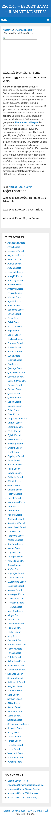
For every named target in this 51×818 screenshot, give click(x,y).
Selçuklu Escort (15, 686)
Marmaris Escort (15, 598)
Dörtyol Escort (14, 422)
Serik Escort (13, 695)
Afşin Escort (13, 247)
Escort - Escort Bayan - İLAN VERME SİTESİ (25, 810)
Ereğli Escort (13, 452)
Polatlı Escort (14, 657)
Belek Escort (13, 322)
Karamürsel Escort (16, 527)
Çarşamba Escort (16, 372)
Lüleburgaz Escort (16, 582)
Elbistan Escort (15, 439)
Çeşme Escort (14, 385)
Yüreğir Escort (14, 761)
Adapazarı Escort (16, 243)
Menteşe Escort (15, 602)
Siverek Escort (14, 711)
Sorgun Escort (14, 720)
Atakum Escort (14, 297)
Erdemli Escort (14, 448)
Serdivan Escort (15, 690)
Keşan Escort (14, 552)
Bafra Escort (13, 305)
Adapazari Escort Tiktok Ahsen (22, 793)
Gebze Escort (14, 473)
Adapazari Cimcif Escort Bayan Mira (25, 785)
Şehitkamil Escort (16, 682)
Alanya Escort (14, 263)
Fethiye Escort (14, 464)
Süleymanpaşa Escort (18, 724)
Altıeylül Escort (15, 276)
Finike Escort (13, 469)
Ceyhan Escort (14, 389)
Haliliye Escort (14, 494)
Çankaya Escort (15, 368)
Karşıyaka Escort (15, 535)
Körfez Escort (14, 569)
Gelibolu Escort (15, 477)
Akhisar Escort (14, 259)
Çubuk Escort (14, 397)
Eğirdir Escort (14, 435)
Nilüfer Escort (14, 632)
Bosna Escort (14, 347)
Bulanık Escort (14, 360)
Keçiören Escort (15, 544)
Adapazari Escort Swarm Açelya (23, 789)
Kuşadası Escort (15, 577)
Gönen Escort (14, 485)
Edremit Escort (15, 427)
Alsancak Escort (15, 272)
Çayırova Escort (15, 376)
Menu (4, 20)
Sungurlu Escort (15, 728)
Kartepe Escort (15, 540)
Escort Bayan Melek (17, 781)
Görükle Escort (14, 489)
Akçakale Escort (15, 251)
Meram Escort (14, 607)
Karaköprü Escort (16, 523)
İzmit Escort (13, 506)
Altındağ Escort (15, 280)
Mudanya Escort (15, 623)
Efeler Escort (14, 431)
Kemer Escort (14, 548)
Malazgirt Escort (15, 586)
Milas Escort (13, 619)
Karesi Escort (14, 531)
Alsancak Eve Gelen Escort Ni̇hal (23, 209)
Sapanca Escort (15, 674)
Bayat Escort (14, 318)
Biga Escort (13, 330)
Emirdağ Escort (15, 443)
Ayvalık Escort (14, 301)
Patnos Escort (14, 648)
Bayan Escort (14, 314)
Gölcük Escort (14, 481)
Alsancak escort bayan (26, 122)
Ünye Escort (13, 749)
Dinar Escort (13, 414)
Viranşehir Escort (15, 753)
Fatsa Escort (13, 460)
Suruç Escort (13, 732)
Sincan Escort (14, 707)
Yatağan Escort (15, 757)
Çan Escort (13, 364)
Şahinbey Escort (15, 665)
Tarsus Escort (14, 736)
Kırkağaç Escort (15, 556)
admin (8, 77)
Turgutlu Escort (15, 745)
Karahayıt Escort (15, 519)
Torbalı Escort (14, 741)
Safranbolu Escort (16, 661)
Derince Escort (14, 406)
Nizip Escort (13, 636)
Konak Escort (14, 565)
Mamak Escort (14, 590)
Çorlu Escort (13, 393)
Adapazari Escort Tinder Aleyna (23, 797)
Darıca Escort (14, 402)
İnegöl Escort (14, 498)
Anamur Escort (14, 284)
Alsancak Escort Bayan (20, 187)
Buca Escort (13, 356)
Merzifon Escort (15, 611)
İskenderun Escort (16, 502)
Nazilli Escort (14, 628)
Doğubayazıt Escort (17, 418)
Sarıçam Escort (15, 678)
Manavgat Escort (16, 594)
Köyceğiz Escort (15, 573)
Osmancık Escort (15, 640)
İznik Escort (13, 510)
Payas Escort (14, 653)
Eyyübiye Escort (15, 456)
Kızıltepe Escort (15, 561)
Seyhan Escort (14, 699)
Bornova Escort (15, 343)
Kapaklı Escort (14, 515)
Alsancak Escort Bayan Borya (21, 218)
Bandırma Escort (15, 309)
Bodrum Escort (15, 339)
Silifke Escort (14, 703)
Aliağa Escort (14, 268)
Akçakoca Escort (16, 255)
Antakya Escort (15, 289)
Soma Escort (14, 715)
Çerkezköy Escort (16, 381)
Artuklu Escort (14, 293)
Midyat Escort (14, 615)
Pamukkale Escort (16, 644)
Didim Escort (13, 410)
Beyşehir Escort (15, 326)
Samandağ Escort (16, 669)
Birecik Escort (14, 335)
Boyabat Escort (15, 351)
